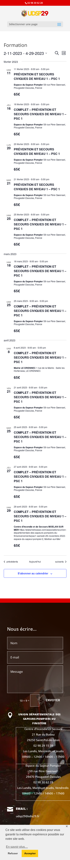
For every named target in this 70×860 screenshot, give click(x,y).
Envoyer (53, 700)
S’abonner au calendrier (33, 573)
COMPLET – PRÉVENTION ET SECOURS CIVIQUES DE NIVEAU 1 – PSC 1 (40, 114)
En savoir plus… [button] (17, 846)
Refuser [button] (13, 853)
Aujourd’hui (35, 561)
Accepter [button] (30, 853)
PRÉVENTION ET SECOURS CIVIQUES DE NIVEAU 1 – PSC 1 (37, 76)
